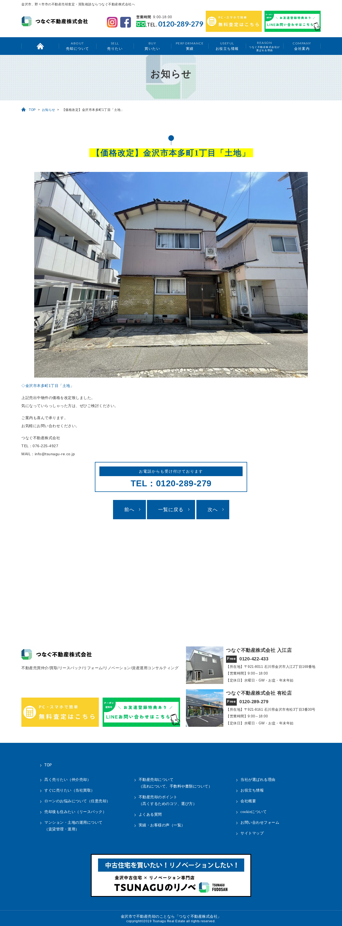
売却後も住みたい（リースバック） (75, 812)
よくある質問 (150, 814)
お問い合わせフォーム (259, 822)
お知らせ (48, 110)
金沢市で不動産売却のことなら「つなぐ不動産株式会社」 (171, 916)
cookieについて (253, 812)
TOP (32, 110)
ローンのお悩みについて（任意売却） (77, 801)
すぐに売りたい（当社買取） (69, 790)
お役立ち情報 (227, 46)
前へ (129, 509)
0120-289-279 (180, 24)
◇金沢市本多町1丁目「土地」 (47, 385)
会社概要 (248, 801)
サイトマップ (252, 833)
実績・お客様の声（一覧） (162, 825)
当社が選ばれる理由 (257, 780)
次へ (213, 509)
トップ (40, 46)
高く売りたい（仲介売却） (67, 780)
